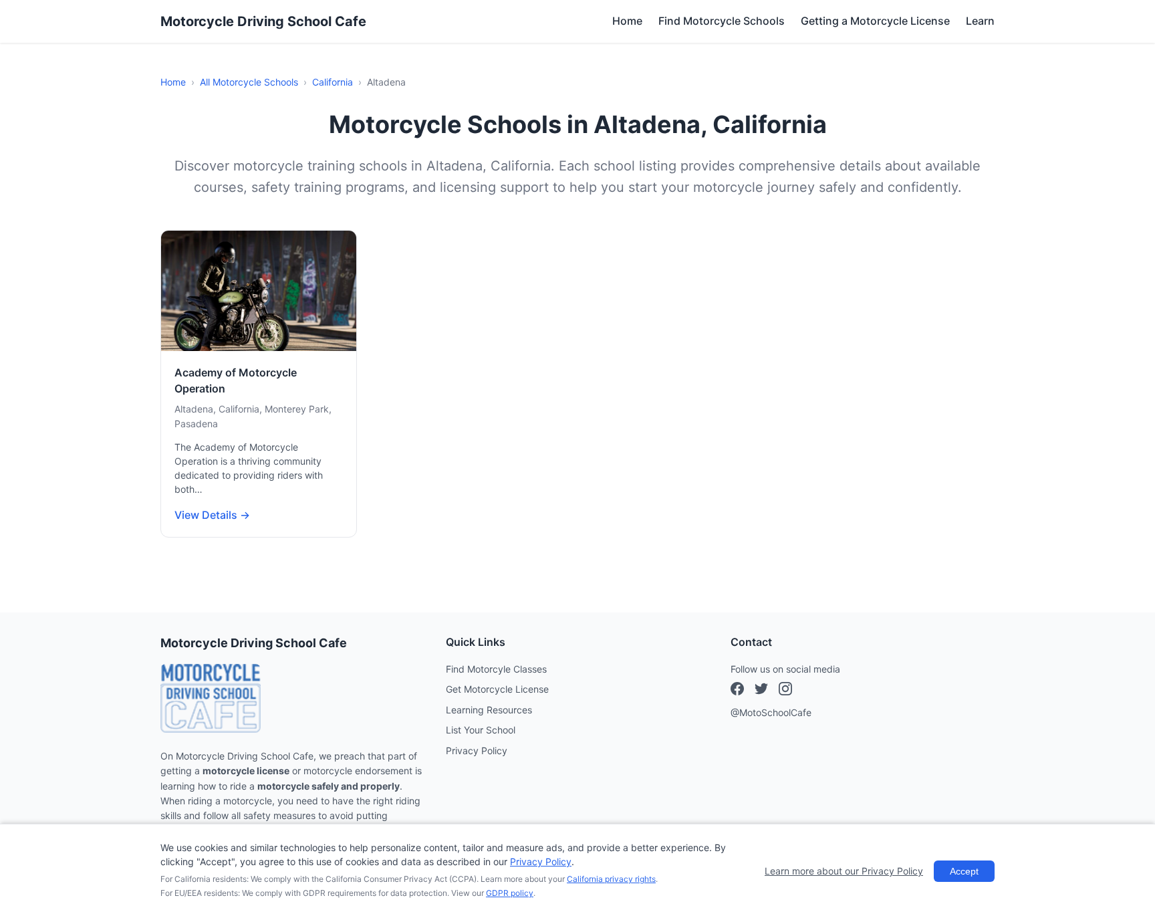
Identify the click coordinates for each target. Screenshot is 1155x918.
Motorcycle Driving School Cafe (263, 21)
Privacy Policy (476, 750)
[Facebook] (737, 690)
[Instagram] (761, 690)
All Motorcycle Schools (249, 82)
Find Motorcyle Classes (496, 669)
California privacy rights (611, 879)
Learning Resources (489, 709)
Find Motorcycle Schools (721, 20)
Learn (980, 20)
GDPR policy (509, 893)
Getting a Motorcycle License (875, 20)
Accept (964, 871)
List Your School (480, 729)
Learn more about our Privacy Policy (844, 871)
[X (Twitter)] (785, 690)
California (332, 82)
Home (627, 20)
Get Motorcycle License (497, 689)
